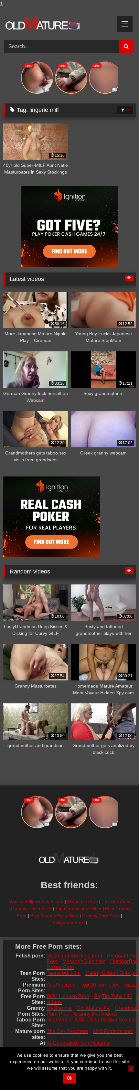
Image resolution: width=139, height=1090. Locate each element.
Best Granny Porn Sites (54, 915)
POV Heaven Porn (68, 996)
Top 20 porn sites (100, 985)
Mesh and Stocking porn (74, 955)
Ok (69, 1078)
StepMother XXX (66, 1019)
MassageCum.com (83, 961)
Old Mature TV (93, 1008)
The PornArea (116, 901)
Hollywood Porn (68, 922)
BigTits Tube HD (113, 996)
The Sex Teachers (67, 1031)
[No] (131, 1068)
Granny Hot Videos (95, 1014)
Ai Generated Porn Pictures (78, 1043)
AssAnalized (61, 985)
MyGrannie (59, 1008)
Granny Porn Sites (101, 915)
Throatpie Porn (82, 901)
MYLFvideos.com (113, 1031)
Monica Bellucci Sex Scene (35, 901)
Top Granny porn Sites (78, 908)
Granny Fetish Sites (31, 908)
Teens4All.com (63, 973)
